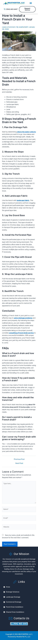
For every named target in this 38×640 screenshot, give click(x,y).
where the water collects (26, 132)
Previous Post (19, 459)
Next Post (19, 463)
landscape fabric (23, 200)
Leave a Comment (8, 27)
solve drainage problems (23, 318)
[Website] (19, 527)
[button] (30, 3)
